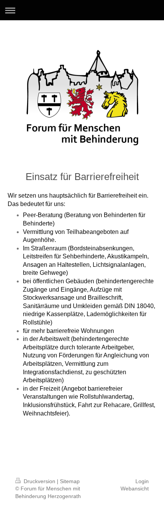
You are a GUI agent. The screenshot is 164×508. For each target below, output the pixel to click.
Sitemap (70, 481)
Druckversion (39, 481)
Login (142, 481)
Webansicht (135, 488)
